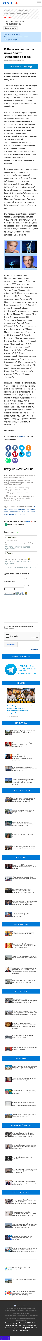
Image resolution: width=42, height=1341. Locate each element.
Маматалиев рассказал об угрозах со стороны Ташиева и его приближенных (24, 744)
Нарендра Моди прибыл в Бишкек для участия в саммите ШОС (23, 731)
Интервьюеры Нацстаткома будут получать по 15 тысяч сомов (23, 981)
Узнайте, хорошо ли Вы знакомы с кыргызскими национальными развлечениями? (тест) (23, 1293)
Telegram (20, 24)
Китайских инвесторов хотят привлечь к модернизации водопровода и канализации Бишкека (24, 890)
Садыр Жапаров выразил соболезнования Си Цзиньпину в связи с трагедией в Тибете (23, 823)
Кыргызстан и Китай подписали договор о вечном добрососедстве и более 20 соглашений (24, 945)
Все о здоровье (23, 14)
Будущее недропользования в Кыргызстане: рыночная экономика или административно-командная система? (24, 1025)
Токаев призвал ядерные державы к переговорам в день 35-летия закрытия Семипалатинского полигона (24, 781)
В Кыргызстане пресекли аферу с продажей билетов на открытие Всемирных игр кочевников (23, 799)
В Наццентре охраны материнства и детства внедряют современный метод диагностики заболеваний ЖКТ (24, 1249)
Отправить (11, 644)
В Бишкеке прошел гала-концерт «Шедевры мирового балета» (17, 489)
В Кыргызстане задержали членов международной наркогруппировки (23, 847)
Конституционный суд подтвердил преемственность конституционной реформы (24, 1091)
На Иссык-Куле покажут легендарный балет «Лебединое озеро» (19, 477)
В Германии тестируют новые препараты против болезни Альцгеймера (22, 1237)
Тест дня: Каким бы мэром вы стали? (24, 1279)
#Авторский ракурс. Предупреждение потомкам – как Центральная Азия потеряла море (24, 1170)
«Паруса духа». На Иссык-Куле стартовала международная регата (24, 878)
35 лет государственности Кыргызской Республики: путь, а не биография (25, 1067)
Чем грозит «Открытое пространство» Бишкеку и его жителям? (25, 1115)
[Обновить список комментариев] (18, 532)
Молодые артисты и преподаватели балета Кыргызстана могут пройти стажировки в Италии (19, 498)
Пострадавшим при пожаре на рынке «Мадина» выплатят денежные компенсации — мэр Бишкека (24, 902)
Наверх (34, 650)
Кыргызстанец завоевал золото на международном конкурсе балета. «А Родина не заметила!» (18, 483)
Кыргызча (8, 17)
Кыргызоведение (10, 14)
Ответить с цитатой (22, 547)
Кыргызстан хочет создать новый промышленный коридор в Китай (23, 932)
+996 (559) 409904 (16, 524)
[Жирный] (5, 593)
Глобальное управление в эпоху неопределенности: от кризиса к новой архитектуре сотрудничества (24, 1104)
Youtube (13, 24)
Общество (15, 34)
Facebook (10, 24)
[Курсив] (8, 593)
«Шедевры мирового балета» (17, 493)
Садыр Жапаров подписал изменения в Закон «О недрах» (25, 1048)
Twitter (7, 24)
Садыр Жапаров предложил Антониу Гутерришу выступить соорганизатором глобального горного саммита (24, 757)
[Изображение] (17, 593)
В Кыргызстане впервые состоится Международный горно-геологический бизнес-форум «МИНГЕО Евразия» (25, 1012)
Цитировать (10, 549)
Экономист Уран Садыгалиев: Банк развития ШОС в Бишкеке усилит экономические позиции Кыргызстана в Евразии (24, 970)
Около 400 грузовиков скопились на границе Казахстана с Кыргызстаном (24, 957)
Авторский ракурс (17, 10)
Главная (7, 34)
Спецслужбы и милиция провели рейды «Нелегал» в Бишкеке (23, 811)
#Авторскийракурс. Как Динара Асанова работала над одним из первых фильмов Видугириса (23, 1134)
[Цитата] (20, 593)
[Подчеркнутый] (11, 593)
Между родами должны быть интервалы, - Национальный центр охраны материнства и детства (24, 1213)
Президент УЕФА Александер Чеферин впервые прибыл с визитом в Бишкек (24, 866)
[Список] (23, 593)
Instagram (17, 24)
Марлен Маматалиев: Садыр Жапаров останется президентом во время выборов (24, 768)
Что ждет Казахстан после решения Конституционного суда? (24, 1079)
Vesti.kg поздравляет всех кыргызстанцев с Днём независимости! (21, 914)
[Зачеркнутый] (14, 593)
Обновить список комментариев (22, 568)
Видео (26, 10)
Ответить (9, 547)
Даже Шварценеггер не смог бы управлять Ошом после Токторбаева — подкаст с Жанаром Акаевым (20, 709)
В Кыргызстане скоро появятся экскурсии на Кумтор (22, 1036)
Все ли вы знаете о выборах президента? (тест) (21, 1268)
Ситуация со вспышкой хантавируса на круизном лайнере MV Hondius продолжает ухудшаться (24, 1225)
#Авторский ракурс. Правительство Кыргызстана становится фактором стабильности (24, 1146)
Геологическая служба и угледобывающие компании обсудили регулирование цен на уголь (24, 1000)
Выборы (7, 10)
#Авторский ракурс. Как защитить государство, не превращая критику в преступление (24, 1183)
